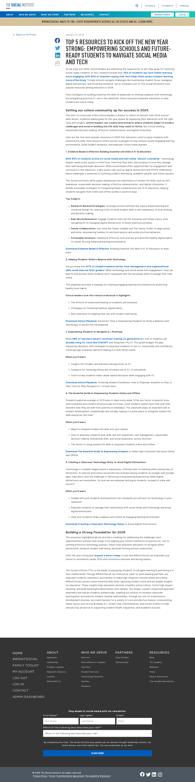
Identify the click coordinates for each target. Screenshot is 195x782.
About (10, 15)
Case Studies (122, 657)
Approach (52, 657)
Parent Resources (159, 676)
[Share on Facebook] (57, 40)
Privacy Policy (40, 776)
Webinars (154, 667)
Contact (104, 15)
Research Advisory (56, 672)
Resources (87, 15)
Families (184, 6)
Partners (69, 15)
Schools (150, 6)
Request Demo (162, 15)
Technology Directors (92, 676)
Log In (182, 15)
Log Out (20, 678)
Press (152, 672)
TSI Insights (156, 662)
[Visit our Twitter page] (148, 774)
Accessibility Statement (98, 776)
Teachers (85, 667)
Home (18, 653)
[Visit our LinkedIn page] (153, 774)
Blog (152, 657)
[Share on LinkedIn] (57, 54)
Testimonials (121, 662)
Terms (52, 776)
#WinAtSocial (25, 659)
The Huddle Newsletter (162, 681)
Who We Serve (27, 15)
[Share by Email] (57, 61)
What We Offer (50, 15)
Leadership (52, 662)
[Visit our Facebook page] (142, 774)
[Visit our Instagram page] (159, 774)
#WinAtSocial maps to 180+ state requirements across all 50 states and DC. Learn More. (97, 21)
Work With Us (54, 681)
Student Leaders (55, 667)
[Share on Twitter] (57, 47)
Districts (85, 657)
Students (167, 6)
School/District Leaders (93, 662)
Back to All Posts (26, 34)
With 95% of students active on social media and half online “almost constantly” (113, 158)
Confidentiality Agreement (70, 776)
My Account (24, 671)
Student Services (90, 672)
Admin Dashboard (28, 697)
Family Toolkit (26, 665)
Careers (51, 676)
